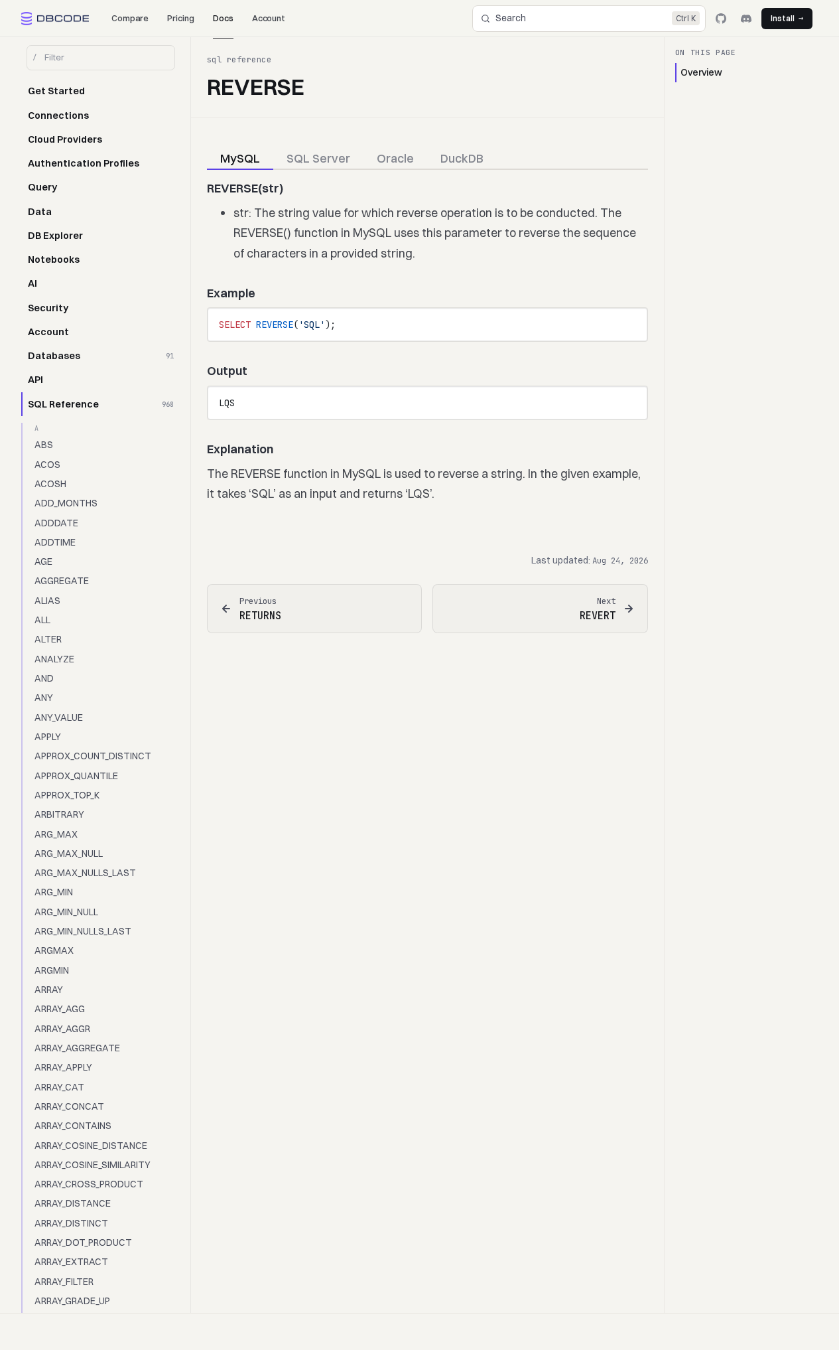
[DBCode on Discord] (746, 19)
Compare (130, 18)
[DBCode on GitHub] (721, 19)
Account (269, 18)
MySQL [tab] (240, 158)
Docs (223, 18)
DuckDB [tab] (462, 158)
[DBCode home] (55, 18)
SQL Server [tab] (318, 158)
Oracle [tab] (395, 158)
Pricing (180, 18)
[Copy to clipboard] (630, 323)
